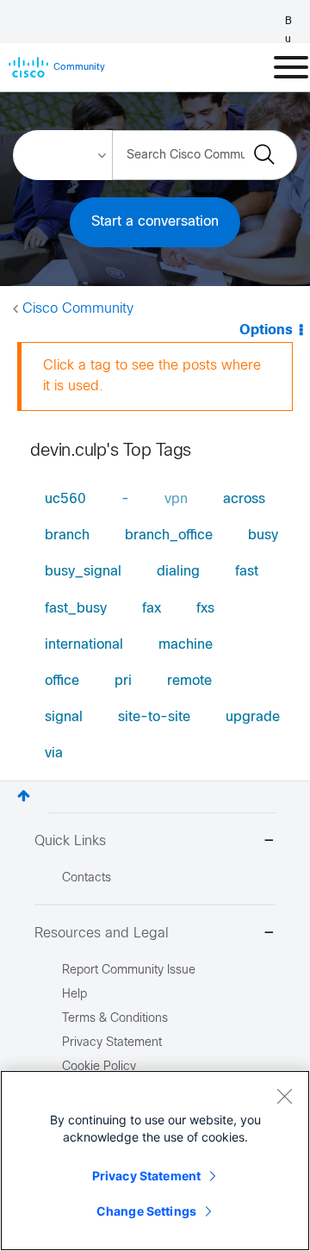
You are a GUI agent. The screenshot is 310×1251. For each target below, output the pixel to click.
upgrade (253, 717)
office (62, 681)
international (84, 644)
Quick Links (70, 841)
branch (67, 535)
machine (185, 644)
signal (64, 717)
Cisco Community (77, 308)
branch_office (169, 535)
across (244, 499)
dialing (178, 571)
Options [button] (266, 330)
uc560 (65, 499)
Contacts (86, 878)
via (54, 753)
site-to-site (154, 717)
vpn (176, 499)
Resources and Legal (101, 933)
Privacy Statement (146, 1175)
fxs (205, 608)
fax (151, 608)
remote (189, 681)
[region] (155, 1160)
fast (246, 571)
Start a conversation (155, 221)
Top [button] (23, 796)
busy (263, 535)
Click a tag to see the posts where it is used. (152, 376)
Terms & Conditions (115, 1018)
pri (123, 681)
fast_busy (76, 608)
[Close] (284, 1096)
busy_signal (83, 571)
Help (74, 994)
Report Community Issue (128, 970)
